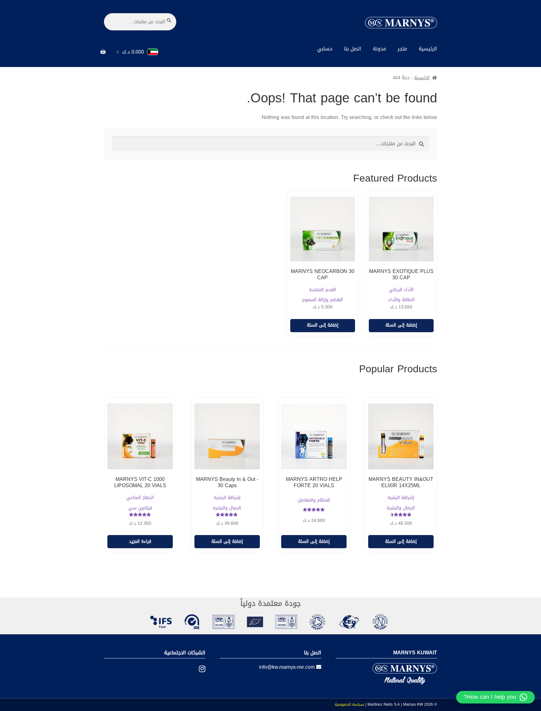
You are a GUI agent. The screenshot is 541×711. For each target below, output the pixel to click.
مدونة (379, 49)
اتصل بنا (352, 49)
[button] (495, 697)
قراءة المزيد (140, 541)
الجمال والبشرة (401, 508)
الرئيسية (428, 49)
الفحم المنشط (322, 290)
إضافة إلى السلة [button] (401, 325)
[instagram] (197, 669)
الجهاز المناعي (140, 498)
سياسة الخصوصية (349, 704)
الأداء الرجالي (401, 290)
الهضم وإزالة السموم (322, 300)
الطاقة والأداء (401, 300)
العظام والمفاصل (314, 500)
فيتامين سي (140, 508)
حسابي (324, 49)
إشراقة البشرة (401, 498)
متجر (402, 49)
